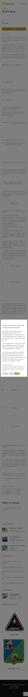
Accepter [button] (17, 373)
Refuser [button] (11, 373)
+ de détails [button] (5, 373)
